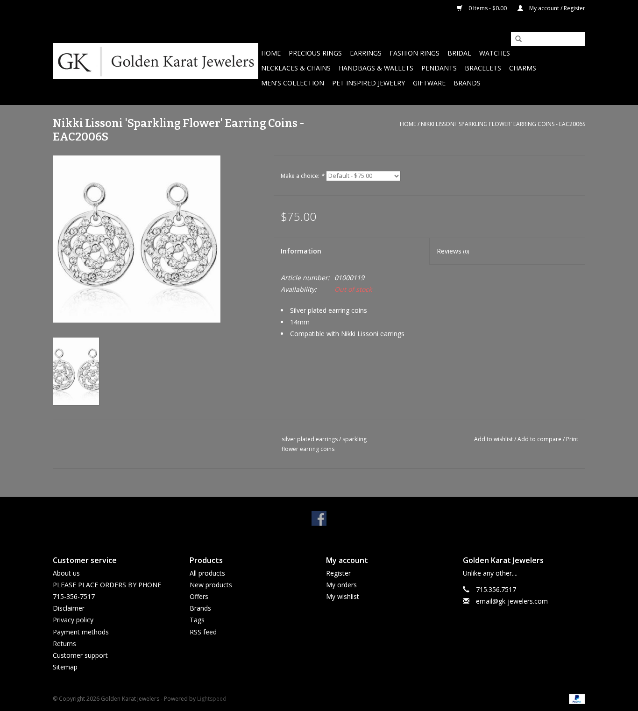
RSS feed (203, 631)
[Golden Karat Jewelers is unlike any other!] (155, 61)
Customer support (80, 655)
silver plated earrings (310, 439)
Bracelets (483, 67)
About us (66, 573)
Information (301, 250)
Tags (197, 619)
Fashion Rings (415, 53)
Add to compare (540, 439)
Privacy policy (73, 619)
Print (572, 439)
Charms (522, 67)
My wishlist (342, 596)
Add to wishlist (493, 439)
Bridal (459, 53)
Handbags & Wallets (376, 67)
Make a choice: (302, 176)
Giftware (429, 82)
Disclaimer (69, 608)
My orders (341, 584)
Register (338, 573)
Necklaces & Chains (296, 67)
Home (271, 53)
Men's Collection (292, 82)
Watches (494, 53)
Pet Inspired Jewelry (368, 82)
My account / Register (556, 8)
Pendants (439, 67)
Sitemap (65, 666)
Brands (467, 82)
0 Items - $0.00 (487, 8)
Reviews (453, 250)
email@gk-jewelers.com (512, 601)
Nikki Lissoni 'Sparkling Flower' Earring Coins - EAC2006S (503, 124)
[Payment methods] (575, 699)
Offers (199, 596)
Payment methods (81, 631)
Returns (64, 643)
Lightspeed (212, 699)
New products (211, 584)
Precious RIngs (315, 53)
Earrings (366, 53)
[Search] (515, 39)
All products (207, 573)
